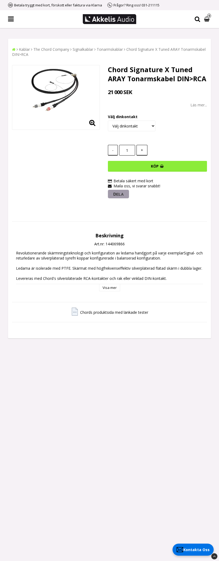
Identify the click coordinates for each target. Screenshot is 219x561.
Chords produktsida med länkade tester (114, 312)
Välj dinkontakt (123, 116)
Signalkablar (83, 49)
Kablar (24, 49)
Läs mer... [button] (198, 104)
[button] (207, 19)
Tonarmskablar (110, 49)
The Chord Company (51, 49)
